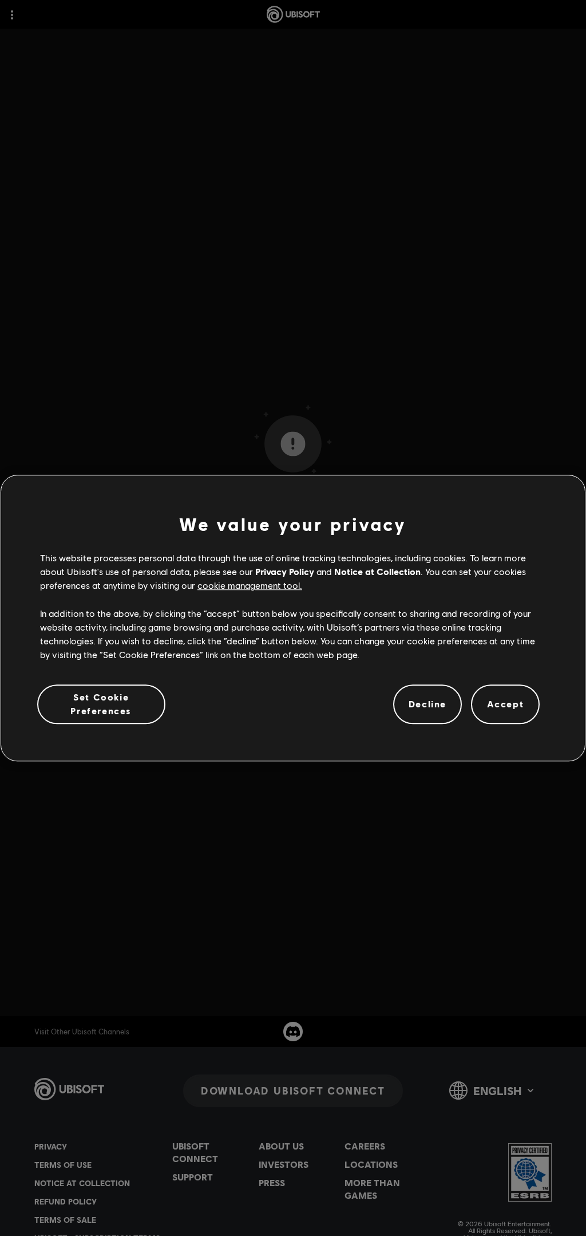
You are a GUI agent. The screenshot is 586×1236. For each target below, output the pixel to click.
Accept (505, 704)
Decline (427, 704)
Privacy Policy (284, 571)
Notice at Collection (377, 571)
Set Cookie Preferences (101, 703)
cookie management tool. (249, 585)
